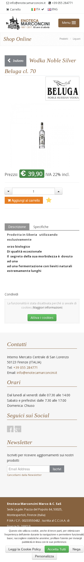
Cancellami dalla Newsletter (24, 475)
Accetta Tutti (57, 549)
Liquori (76, 38)
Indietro (17, 61)
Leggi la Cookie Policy (24, 549)
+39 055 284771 (62, 3)
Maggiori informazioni (47, 307)
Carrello (15, 9)
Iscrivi (57, 469)
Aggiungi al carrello (26, 200)
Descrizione (17, 227)
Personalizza (44, 556)
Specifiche (41, 227)
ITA (38, 9)
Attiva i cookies (42, 317)
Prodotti (64, 38)
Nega (76, 549)
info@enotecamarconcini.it (27, 3)
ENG (54, 9)
